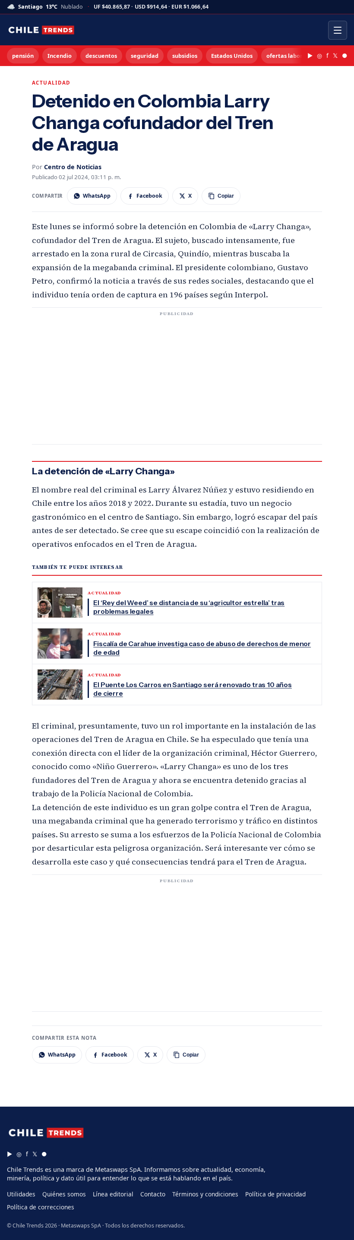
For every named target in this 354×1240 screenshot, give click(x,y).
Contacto (152, 1194)
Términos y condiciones (205, 1194)
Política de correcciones (40, 1207)
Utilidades (21, 1194)
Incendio (59, 56)
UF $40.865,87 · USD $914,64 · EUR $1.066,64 (151, 7)
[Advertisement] (177, 381)
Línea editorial (113, 1194)
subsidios (184, 56)
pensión (23, 56)
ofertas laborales (290, 56)
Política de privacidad (275, 1194)
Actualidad (51, 82)
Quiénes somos (64, 1194)
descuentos (101, 56)
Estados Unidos (232, 56)
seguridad (144, 56)
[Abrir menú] (337, 30)
